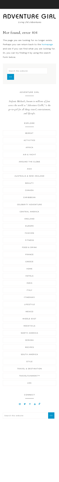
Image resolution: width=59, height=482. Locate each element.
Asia (29, 169)
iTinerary (29, 297)
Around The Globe (29, 162)
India (30, 283)
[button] (29, 4)
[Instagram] (20, 404)
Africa (29, 147)
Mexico (29, 312)
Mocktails (29, 326)
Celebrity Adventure (29, 205)
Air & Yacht (29, 155)
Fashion (29, 233)
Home (29, 269)
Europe (29, 226)
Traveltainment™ (29, 376)
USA (29, 383)
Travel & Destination (29, 369)
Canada (29, 190)
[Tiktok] (39, 404)
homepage (47, 44)
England (30, 219)
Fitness (29, 240)
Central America (29, 212)
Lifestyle (29, 304)
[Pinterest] (30, 404)
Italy (29, 290)
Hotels (29, 276)
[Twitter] (25, 404)
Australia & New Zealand (29, 176)
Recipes (29, 347)
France (29, 254)
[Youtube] (35, 404)
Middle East (29, 319)
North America (29, 333)
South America (29, 354)
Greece (29, 262)
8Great (29, 133)
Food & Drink (29, 247)
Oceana (29, 340)
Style (29, 362)
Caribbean (29, 197)
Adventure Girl (29, 18)
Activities (29, 140)
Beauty (29, 183)
